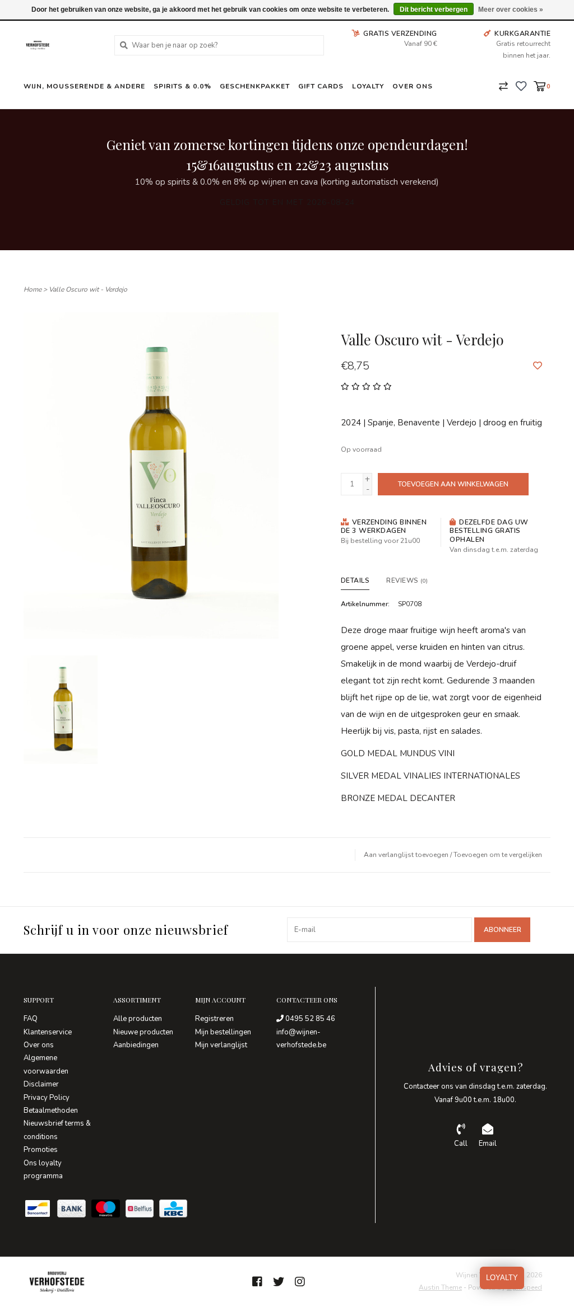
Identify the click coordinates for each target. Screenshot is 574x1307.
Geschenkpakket (255, 86)
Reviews (407, 580)
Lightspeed (524, 1287)
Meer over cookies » (510, 9)
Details (355, 580)
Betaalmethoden (51, 1110)
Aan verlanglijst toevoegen (406, 854)
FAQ (31, 1019)
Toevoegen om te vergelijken (497, 854)
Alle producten (137, 1019)
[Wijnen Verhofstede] (61, 45)
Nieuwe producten (143, 1032)
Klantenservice (48, 1032)
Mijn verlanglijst (221, 1045)
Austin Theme (440, 1287)
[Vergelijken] (503, 85)
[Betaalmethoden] (40, 1211)
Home (32, 289)
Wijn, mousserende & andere (84, 86)
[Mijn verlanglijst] (521, 85)
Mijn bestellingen (223, 1032)
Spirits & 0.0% (182, 86)
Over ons (412, 86)
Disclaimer (41, 1084)
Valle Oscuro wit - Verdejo (88, 289)
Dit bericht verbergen (433, 9)
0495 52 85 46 (309, 1019)
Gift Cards (321, 86)
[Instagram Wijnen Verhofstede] (299, 1281)
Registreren (214, 1019)
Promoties (41, 1150)
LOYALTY (502, 1277)
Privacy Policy (47, 1098)
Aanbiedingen (136, 1045)
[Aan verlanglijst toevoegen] (537, 366)
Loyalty (368, 86)
